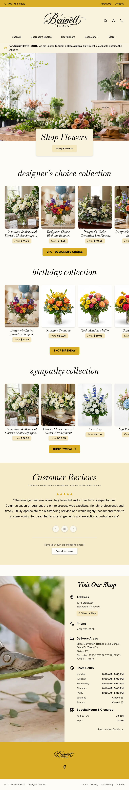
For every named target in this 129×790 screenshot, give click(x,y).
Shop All (16, 36)
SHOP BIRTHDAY (64, 350)
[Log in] (113, 20)
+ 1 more (89, 658)
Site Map (121, 784)
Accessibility (107, 784)
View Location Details (108, 729)
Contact (119, 3)
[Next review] (73, 528)
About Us (106, 3)
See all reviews (64, 551)
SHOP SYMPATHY (64, 449)
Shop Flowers (64, 148)
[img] (122, 697)
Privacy (94, 784)
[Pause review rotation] (64, 528)
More (112, 36)
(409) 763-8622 (16, 3)
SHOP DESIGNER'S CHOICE (65, 252)
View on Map (88, 613)
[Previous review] (55, 528)
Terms (84, 784)
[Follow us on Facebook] (64, 767)
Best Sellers (68, 36)
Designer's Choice (41, 36)
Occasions (90, 36)
